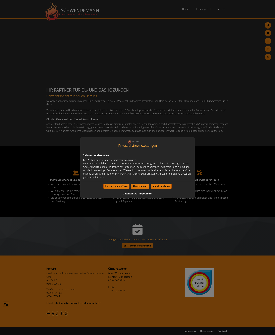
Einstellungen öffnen (116, 186)
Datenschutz (130, 193)
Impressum (145, 193)
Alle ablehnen (140, 186)
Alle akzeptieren (161, 186)
